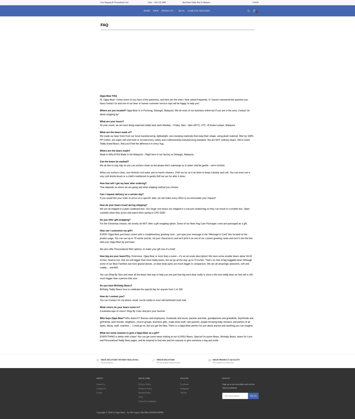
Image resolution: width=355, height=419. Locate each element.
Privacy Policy (144, 384)
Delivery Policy (145, 388)
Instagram (184, 388)
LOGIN (256, 2)
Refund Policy (144, 393)
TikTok (183, 393)
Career (99, 393)
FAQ (140, 397)
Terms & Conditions (147, 401)
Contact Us (101, 388)
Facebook (184, 384)
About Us (100, 384)
